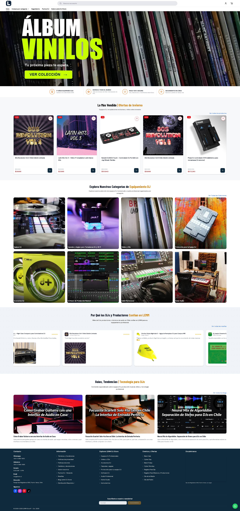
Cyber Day (148, 459)
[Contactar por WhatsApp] (235, 506)
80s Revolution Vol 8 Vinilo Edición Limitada (159, 158)
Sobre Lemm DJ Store (58, 9)
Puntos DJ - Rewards (65, 473)
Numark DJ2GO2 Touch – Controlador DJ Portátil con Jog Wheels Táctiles (120, 159)
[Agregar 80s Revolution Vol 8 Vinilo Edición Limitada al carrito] (179, 170)
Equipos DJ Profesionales (109, 456)
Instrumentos (105, 483)
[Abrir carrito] (232, 3)
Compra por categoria (19, 9)
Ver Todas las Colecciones (217, 195)
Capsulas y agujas (107, 466)
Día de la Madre (149, 476)
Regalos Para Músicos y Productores (156, 473)
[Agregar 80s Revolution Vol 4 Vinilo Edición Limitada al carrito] (50, 170)
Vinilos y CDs (105, 459)
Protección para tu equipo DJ (111, 470)
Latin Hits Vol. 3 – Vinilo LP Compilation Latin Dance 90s (75, 159)
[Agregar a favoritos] (50, 118)
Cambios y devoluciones (66, 466)
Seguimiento (35, 9)
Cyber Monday (149, 466)
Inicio (7, 9)
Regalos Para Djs (149, 470)
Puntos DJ (45, 9)
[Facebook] (15, 491)
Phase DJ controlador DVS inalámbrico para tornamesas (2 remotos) (203, 159)
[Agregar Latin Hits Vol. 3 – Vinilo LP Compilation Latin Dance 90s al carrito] (93, 170)
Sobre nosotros (63, 470)
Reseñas (61, 476)
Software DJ (105, 473)
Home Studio (105, 480)
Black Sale (147, 456)
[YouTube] (24, 491)
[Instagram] (20, 491)
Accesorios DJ (106, 463)
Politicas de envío (64, 463)
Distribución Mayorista (66, 483)
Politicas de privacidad (66, 459)
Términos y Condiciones (66, 456)
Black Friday (148, 463)
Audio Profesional (107, 476)
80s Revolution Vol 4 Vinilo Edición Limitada (30, 158)
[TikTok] (29, 491)
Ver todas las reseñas (219, 326)
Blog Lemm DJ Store (65, 480)
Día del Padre (148, 480)
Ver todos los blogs (219, 393)
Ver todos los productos (217, 113)
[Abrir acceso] (226, 3)
